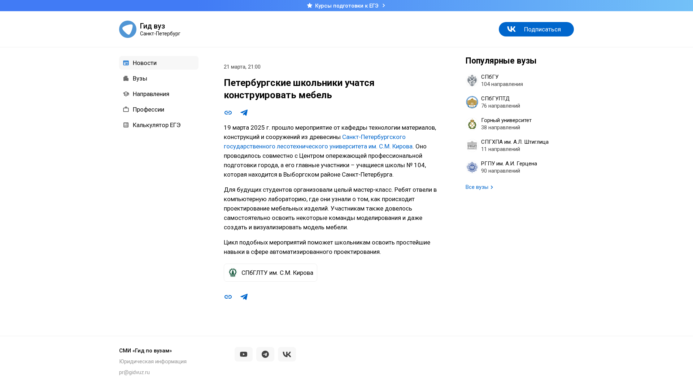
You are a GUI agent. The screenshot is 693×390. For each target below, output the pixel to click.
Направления (151, 94)
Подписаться (542, 29)
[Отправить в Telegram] (244, 112)
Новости (145, 62)
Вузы (140, 78)
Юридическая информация (153, 361)
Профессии (148, 109)
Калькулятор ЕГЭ (156, 125)
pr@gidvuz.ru (134, 372)
